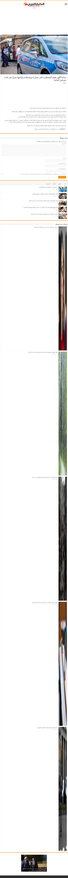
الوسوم (48, 183)
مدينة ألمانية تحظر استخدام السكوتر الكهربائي (47, 727)
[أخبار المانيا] (34, 4)
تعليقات (54, 183)
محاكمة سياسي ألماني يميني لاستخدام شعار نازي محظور (45, 602)
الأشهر (59, 183)
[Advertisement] (34, 19)
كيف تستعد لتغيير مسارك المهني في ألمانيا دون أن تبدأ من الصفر (43, 200)
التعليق (64, 143)
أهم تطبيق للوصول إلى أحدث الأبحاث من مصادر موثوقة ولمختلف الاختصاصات (40, 207)
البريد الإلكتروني (62, 163)
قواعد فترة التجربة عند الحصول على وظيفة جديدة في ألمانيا (44, 214)
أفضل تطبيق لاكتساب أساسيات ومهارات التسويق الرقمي (45, 194)
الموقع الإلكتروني (62, 168)
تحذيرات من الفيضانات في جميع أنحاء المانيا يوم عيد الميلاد (47, 129)
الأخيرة (64, 183)
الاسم (64, 158)
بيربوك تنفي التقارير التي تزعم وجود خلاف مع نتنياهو (46, 227)
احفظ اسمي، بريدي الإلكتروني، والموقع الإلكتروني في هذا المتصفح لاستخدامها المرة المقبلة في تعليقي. (43, 174)
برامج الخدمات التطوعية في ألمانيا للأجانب (48, 187)
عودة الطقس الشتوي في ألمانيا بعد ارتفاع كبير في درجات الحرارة (43, 352)
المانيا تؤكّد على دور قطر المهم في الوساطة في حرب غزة (45, 477)
